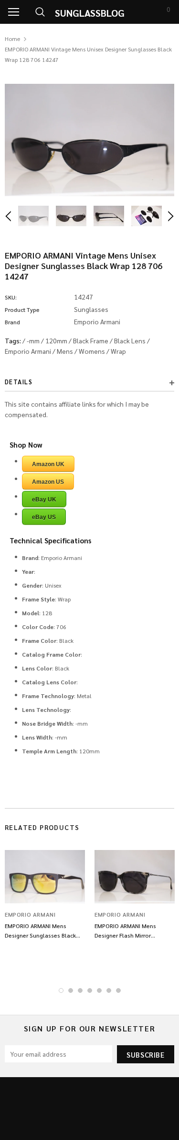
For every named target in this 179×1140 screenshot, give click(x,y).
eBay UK (44, 499)
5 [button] (99, 990)
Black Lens (130, 340)
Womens (92, 351)
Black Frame (90, 340)
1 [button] (61, 990)
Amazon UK (48, 464)
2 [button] (70, 990)
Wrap (118, 351)
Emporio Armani (28, 351)
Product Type (22, 309)
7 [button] (118, 990)
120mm (56, 340)
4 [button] (89, 990)
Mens (65, 351)
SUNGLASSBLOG (90, 13)
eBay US (44, 517)
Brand (12, 322)
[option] (89, 140)
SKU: (11, 297)
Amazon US (48, 482)
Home (12, 38)
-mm (33, 340)
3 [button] (80, 990)
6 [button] (108, 990)
